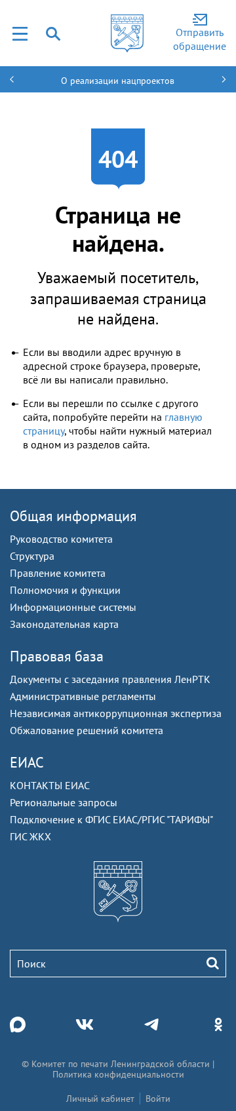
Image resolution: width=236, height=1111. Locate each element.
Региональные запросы (63, 802)
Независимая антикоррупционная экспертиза (116, 713)
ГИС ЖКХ (30, 836)
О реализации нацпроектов (117, 81)
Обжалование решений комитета (86, 730)
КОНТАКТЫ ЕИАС (50, 785)
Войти (158, 1098)
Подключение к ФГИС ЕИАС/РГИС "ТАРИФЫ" (111, 819)
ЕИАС (27, 762)
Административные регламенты (83, 696)
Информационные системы (73, 607)
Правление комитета (58, 572)
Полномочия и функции (65, 589)
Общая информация (73, 516)
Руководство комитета (61, 538)
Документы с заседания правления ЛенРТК (110, 679)
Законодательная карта (64, 624)
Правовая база (57, 656)
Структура (32, 555)
